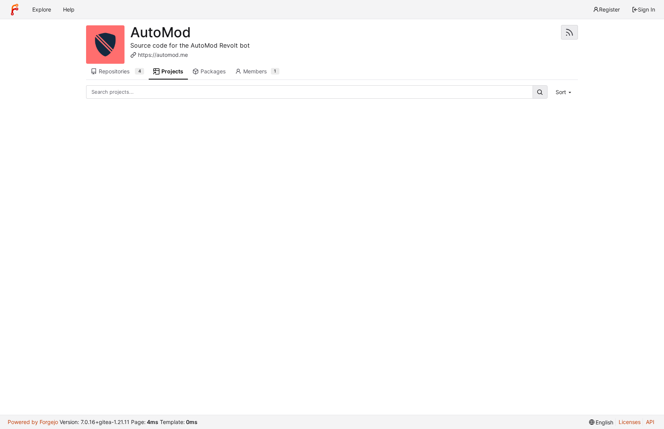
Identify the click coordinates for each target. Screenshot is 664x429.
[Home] (14, 10)
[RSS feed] (569, 32)
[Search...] (540, 92)
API (650, 422)
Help (69, 9)
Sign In (646, 9)
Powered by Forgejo (33, 422)
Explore (41, 9)
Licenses (630, 422)
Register (609, 9)
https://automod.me (163, 54)
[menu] (564, 92)
